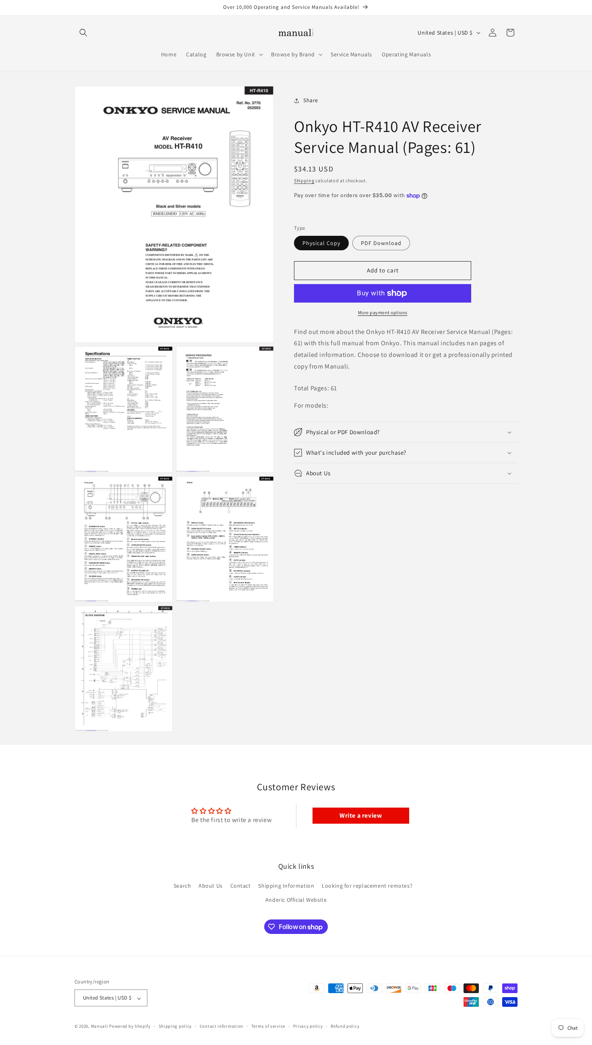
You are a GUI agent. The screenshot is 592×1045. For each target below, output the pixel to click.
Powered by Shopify (130, 1026)
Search (182, 886)
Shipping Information (286, 886)
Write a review (360, 815)
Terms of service (268, 1026)
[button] (83, 32)
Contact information (221, 1026)
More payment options (383, 312)
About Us (211, 886)
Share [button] (310, 100)
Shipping (304, 180)
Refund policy (345, 1026)
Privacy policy (308, 1026)
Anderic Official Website (296, 900)
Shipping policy (175, 1026)
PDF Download (381, 243)
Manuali (99, 1026)
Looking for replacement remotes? (367, 886)
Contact (240, 886)
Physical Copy (321, 243)
